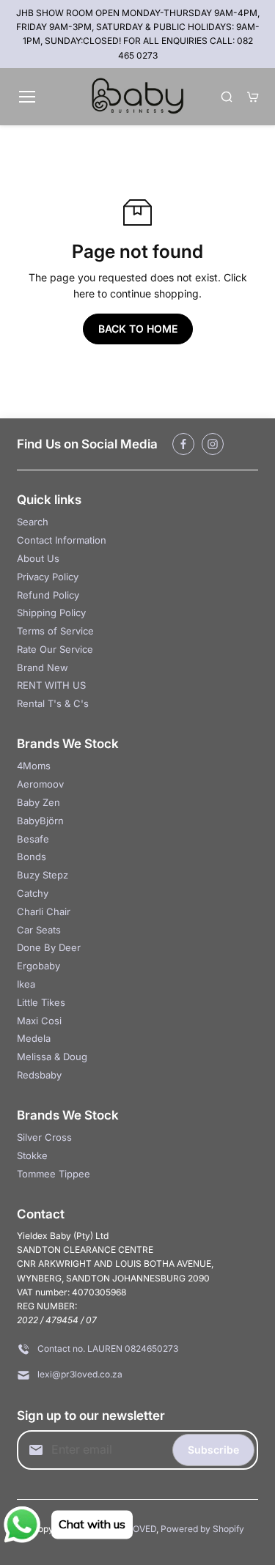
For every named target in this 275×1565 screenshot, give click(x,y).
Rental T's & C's (53, 703)
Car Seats (39, 930)
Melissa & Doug (52, 1056)
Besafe (33, 839)
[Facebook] (183, 444)
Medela (34, 1038)
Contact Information (61, 540)
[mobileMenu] (27, 97)
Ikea (26, 984)
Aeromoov (40, 784)
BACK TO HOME (137, 328)
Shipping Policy (51, 612)
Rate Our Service (55, 649)
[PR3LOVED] (137, 96)
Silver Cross (44, 1137)
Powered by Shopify (202, 1528)
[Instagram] (213, 444)
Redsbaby (39, 1075)
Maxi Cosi (39, 1020)
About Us (38, 558)
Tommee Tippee (53, 1174)
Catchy (32, 893)
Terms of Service (55, 631)
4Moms (34, 766)
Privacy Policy (47, 576)
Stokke (32, 1155)
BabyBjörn (40, 820)
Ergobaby (38, 966)
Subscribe (213, 1449)
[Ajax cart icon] (253, 97)
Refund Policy (48, 595)
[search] (227, 97)
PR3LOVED (133, 1528)
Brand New (42, 667)
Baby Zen (38, 802)
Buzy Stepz (42, 875)
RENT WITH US (51, 685)
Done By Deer (49, 947)
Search (32, 522)
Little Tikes (41, 1002)
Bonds (31, 856)
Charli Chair (43, 911)
